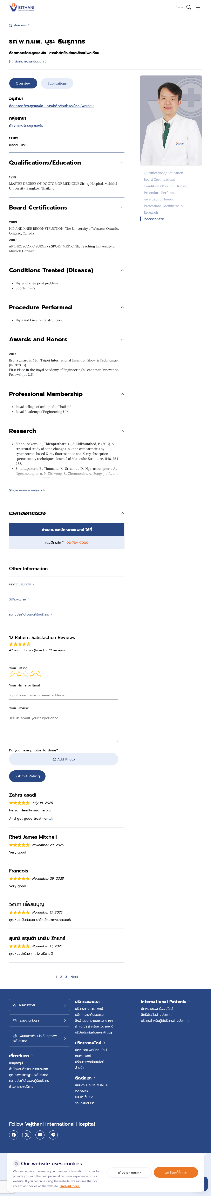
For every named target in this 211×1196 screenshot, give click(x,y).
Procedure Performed (161, 193)
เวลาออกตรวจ (154, 219)
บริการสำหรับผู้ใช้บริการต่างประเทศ (165, 1020)
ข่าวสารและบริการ (21, 1086)
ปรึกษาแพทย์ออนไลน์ (89, 1062)
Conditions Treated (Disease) (166, 186)
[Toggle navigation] (198, 7)
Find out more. (70, 1186)
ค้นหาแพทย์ (83, 1056)
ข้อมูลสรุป (16, 1063)
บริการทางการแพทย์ (89, 1008)
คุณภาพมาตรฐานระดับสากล (28, 1075)
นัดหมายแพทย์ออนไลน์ (91, 1050)
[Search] (188, 7)
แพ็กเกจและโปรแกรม (89, 1014)
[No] (205, 1154)
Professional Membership (163, 206)
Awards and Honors (159, 199)
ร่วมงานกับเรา (84, 1103)
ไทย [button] (178, 7)
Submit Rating (27, 776)
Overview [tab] (23, 83)
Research (151, 212)
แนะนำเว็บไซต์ (84, 1097)
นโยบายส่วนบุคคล (129, 1172)
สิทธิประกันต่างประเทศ (156, 1014)
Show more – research (27, 490)
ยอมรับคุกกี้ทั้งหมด (175, 1172)
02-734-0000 (77, 542)
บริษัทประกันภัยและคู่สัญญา (94, 1032)
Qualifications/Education (163, 173)
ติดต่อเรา (81, 1091)
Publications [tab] (57, 83)
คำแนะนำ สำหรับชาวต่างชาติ (94, 1026)
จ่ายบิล (79, 1067)
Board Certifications (159, 179)
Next (74, 976)
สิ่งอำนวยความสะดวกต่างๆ (94, 1020)
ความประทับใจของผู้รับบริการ (29, 1080)
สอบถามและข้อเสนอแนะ (91, 1085)
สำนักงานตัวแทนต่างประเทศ (28, 1069)
